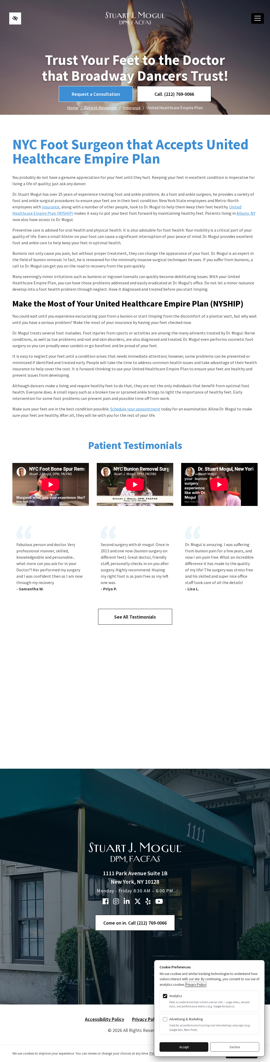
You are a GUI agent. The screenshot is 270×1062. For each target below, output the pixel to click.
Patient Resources (100, 107)
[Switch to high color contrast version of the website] (15, 18)
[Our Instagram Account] (116, 901)
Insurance (132, 107)
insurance (50, 206)
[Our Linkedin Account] (126, 901)
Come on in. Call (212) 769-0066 (135, 923)
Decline (235, 1047)
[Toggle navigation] (257, 18)
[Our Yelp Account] (148, 901)
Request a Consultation (96, 94)
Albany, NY (246, 213)
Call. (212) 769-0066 (174, 94)
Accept (184, 1047)
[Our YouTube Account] (159, 901)
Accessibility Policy (104, 1019)
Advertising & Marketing (186, 1019)
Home (72, 107)
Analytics (175, 996)
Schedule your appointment (135, 409)
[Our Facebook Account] (105, 901)
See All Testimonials (135, 617)
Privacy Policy (146, 1019)
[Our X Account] (137, 901)
